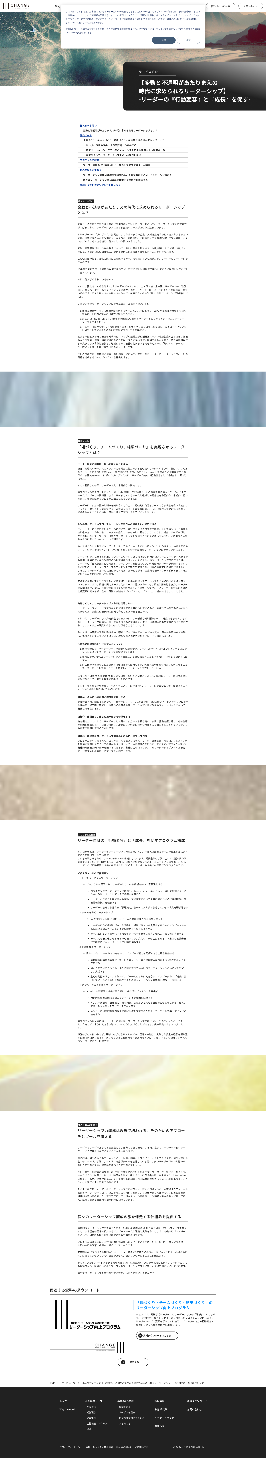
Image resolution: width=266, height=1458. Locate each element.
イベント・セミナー (166, 1417)
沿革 (89, 1429)
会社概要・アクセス (97, 1423)
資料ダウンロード (220, 6)
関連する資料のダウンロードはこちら (100, 184)
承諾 (164, 40)
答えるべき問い (88, 125)
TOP (52, 1382)
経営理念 (91, 1412)
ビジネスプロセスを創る (131, 1417)
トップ (63, 1401)
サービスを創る (127, 1412)
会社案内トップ (93, 1401)
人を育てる (125, 1423)
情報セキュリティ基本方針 (99, 1447)
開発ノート (86, 135)
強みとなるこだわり (90, 169)
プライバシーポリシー (71, 1447)
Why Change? (67, 1409)
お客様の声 (161, 1409)
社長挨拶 (91, 1406)
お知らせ (159, 1426)
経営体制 (91, 1417)
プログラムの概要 (89, 160)
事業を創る (125, 1406)
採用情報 (159, 1401)
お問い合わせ (250, 6)
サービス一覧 (68, 1382)
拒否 (188, 40)
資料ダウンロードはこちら (157, 1335)
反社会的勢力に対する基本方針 (132, 1447)
